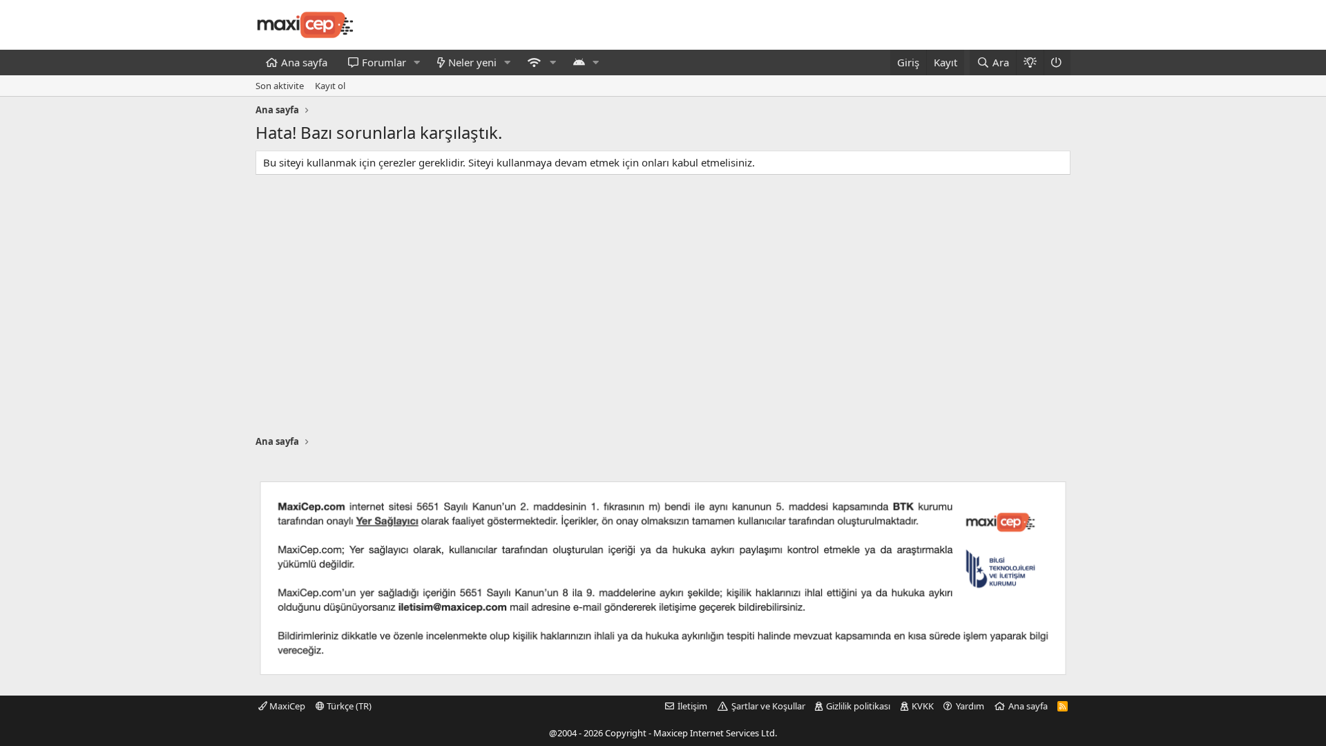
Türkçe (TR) (348, 706)
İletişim (692, 706)
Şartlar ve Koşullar (768, 706)
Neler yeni (472, 62)
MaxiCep (286, 706)
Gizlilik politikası (858, 706)
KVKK (923, 706)
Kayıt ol (330, 85)
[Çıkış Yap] (1057, 62)
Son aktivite (280, 85)
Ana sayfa (304, 62)
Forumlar (384, 62)
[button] (417, 62)
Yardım (970, 706)
